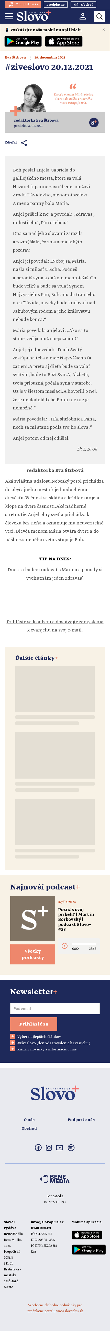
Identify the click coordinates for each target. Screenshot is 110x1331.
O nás (29, 1120)
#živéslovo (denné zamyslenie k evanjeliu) (53, 1043)
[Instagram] (49, 1149)
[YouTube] (59, 1149)
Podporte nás (81, 1120)
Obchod (29, 1128)
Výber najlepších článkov (39, 1036)
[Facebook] (38, 1150)
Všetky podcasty (32, 954)
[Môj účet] (82, 16)
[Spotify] (71, 1150)
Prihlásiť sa (33, 1024)
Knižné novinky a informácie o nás (47, 1049)
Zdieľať (11, 142)
